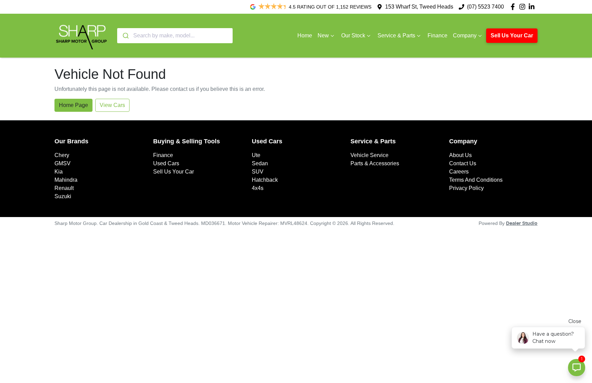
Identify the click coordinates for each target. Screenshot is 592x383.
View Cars (112, 105)
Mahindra (65, 180)
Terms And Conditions (476, 180)
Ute (256, 155)
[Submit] (125, 35)
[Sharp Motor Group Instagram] (523, 6)
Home (304, 35)
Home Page (73, 105)
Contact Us (462, 163)
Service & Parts (396, 35)
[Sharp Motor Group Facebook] (514, 6)
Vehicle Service (369, 155)
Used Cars (166, 163)
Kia (58, 172)
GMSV (62, 163)
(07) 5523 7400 (485, 7)
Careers (459, 172)
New (323, 35)
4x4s (257, 188)
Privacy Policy (466, 188)
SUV (257, 172)
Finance (437, 35)
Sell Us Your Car (512, 35)
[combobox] (175, 35)
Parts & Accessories (374, 163)
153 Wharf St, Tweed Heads (419, 7)
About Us (460, 155)
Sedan (260, 163)
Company (465, 35)
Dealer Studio (522, 223)
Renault (64, 188)
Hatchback (265, 180)
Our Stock (353, 35)
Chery (61, 155)
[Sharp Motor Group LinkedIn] (533, 6)
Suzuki (62, 196)
